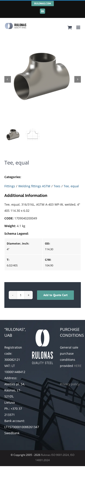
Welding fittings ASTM (34, 186)
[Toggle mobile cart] (70, 27)
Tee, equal (71, 186)
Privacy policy (70, 384)
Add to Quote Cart (55, 295)
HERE (78, 366)
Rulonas (45, 455)
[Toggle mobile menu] (78, 27)
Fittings (9, 186)
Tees (57, 186)
